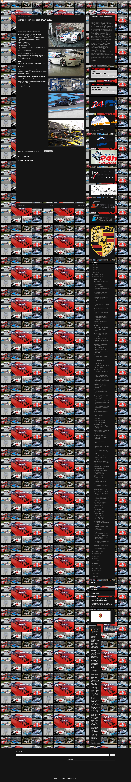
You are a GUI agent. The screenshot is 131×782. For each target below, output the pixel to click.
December (97, 274)
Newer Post (21, 206)
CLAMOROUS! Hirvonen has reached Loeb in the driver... (101, 462)
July (95, 556)
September (97, 551)
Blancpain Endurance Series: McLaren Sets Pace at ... (100, 485)
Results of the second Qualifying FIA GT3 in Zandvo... (100, 386)
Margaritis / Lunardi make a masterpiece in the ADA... (101, 532)
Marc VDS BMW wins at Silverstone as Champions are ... (100, 472)
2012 (94, 269)
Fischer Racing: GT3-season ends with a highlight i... (100, 457)
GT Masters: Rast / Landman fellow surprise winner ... (101, 522)
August (96, 553)
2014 (94, 265)
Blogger (74, 778)
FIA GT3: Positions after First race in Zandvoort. (101, 375)
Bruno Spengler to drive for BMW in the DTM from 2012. (101, 312)
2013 (94, 267)
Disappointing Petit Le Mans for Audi (100, 512)
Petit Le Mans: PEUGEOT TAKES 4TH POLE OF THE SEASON (101, 537)
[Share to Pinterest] (52, 151)
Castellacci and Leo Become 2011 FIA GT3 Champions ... (101, 371)
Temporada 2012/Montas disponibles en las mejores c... (101, 283)
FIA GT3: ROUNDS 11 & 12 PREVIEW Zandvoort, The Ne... (101, 498)
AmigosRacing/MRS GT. (95, 631)
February (97, 568)
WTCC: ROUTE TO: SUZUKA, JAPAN (99, 421)
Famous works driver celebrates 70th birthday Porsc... (101, 304)
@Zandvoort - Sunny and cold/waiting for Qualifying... (101, 397)
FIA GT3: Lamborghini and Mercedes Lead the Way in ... (101, 402)
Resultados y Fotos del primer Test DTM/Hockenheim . (100, 345)
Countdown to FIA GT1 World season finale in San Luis (101, 351)
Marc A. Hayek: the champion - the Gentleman (99, 362)
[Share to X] (48, 151)
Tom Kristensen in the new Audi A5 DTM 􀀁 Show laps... (101, 356)
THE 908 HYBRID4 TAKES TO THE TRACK (101, 366)
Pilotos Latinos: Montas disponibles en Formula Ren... (101, 452)
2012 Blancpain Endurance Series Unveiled (101, 467)
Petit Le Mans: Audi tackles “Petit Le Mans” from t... (101, 542)
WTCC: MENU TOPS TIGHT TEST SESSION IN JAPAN (101, 340)
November (97, 276)
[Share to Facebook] (50, 151)
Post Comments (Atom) (55, 211)
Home (52, 206)
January (96, 570)
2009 (94, 576)
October (96, 279)
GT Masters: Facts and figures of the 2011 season (100, 293)
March (96, 565)
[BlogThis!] (46, 151)
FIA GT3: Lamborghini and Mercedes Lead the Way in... (101, 407)
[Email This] (45, 151)
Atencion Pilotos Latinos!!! (101, 489)
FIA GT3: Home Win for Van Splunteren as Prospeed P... (101, 380)
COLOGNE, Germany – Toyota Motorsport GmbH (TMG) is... (101, 426)
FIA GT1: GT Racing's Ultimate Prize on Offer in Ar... (101, 288)
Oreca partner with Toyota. (101, 308)
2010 (94, 573)
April (95, 563)
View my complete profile (95, 742)
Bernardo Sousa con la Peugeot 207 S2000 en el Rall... (101, 446)
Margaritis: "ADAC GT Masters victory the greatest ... (100, 437)
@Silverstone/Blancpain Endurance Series (100, 476)
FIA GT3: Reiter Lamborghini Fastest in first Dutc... (101, 417)
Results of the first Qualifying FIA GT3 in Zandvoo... (100, 391)
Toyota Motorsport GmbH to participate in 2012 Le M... (101, 431)
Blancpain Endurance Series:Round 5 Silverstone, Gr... (100, 504)
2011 (94, 272)
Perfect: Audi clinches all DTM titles (100, 322)
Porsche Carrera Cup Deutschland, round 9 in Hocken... (101, 317)
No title (96, 325)
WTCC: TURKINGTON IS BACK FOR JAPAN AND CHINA (101, 493)
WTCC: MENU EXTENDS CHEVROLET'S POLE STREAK (101, 329)
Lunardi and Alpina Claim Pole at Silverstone (101, 480)
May (95, 561)
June (95, 558)
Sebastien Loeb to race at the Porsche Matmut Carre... (101, 299)
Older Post (81, 206)
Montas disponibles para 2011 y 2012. (101, 508)
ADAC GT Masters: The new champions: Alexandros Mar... (100, 517)
